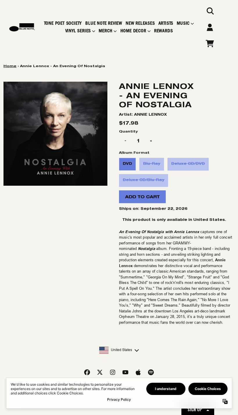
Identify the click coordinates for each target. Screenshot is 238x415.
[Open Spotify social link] (151, 372)
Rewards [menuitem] (163, 30)
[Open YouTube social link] (125, 372)
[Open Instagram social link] (112, 372)
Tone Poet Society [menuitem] (63, 23)
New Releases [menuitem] (140, 23)
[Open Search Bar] (210, 11)
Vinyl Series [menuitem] (78, 30)
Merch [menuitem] (105, 30)
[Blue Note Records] (22, 27)
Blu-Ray (151, 163)
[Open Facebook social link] (87, 372)
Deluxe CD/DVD (188, 163)
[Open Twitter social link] (99, 372)
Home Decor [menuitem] (133, 30)
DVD (127, 163)
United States (121, 350)
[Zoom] (55, 134)
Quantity (128, 131)
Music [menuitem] (183, 23)
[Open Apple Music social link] (138, 372)
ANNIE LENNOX (150, 114)
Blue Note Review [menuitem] (103, 23)
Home (10, 66)
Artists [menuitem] (166, 23)
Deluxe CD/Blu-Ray (143, 180)
